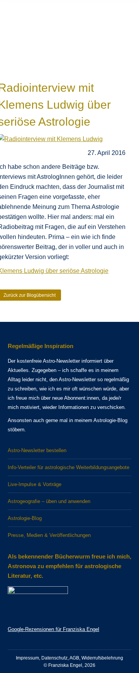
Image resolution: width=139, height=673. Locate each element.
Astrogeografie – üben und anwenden (49, 501)
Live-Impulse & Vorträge (34, 484)
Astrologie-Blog (25, 518)
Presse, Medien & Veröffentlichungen (49, 535)
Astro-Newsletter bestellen (37, 450)
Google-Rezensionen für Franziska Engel (53, 629)
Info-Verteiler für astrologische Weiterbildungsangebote (68, 467)
